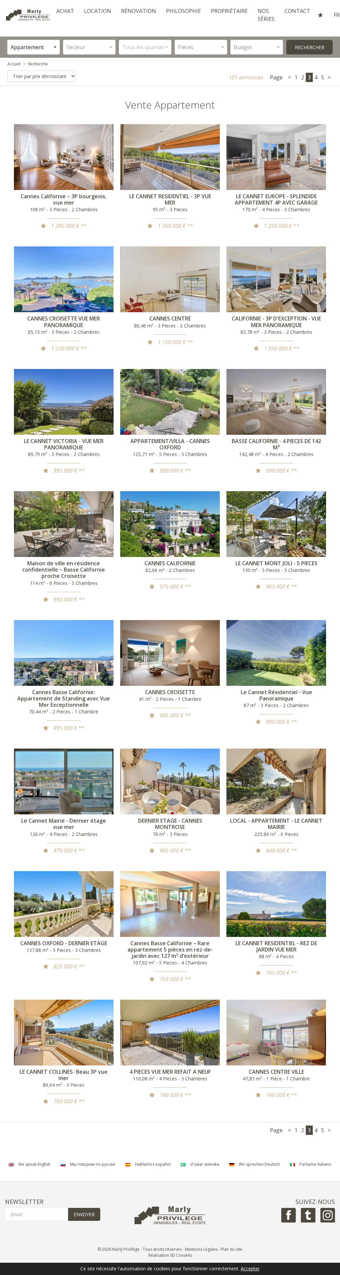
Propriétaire (229, 11)
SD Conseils (181, 1255)
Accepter (250, 1269)
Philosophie (183, 11)
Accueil (14, 64)
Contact (297, 11)
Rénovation (138, 11)
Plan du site (231, 1249)
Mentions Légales (201, 1249)
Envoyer (84, 1214)
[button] (33, 47)
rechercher (309, 47)
